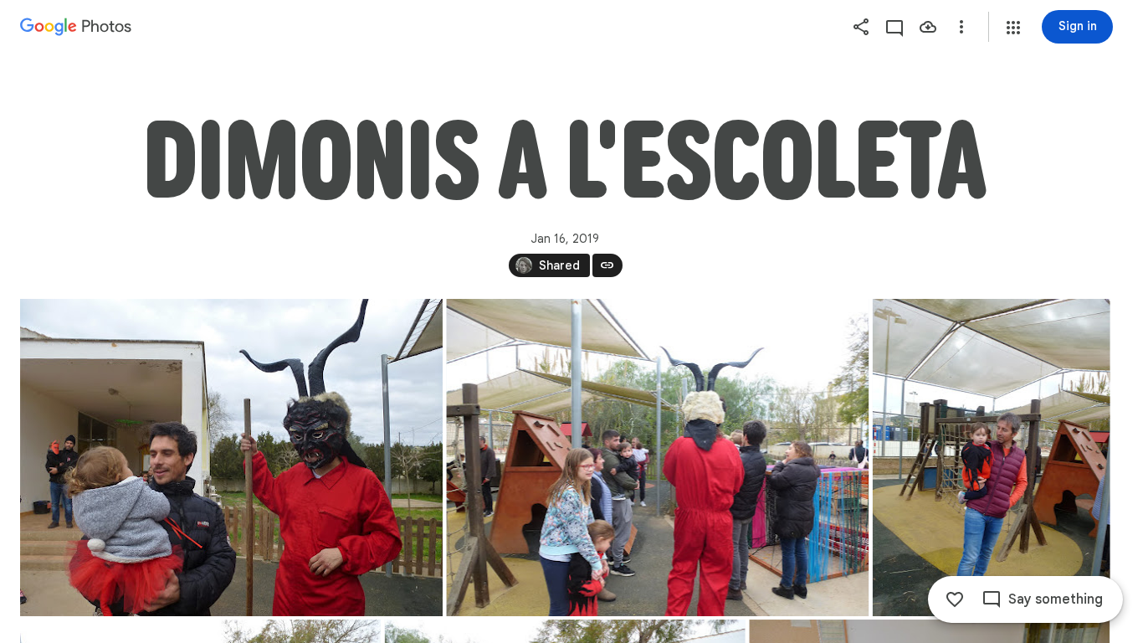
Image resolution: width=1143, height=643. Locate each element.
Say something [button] (1055, 599)
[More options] (961, 27)
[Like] (954, 599)
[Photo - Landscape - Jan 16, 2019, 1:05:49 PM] (657, 457)
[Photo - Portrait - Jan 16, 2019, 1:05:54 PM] (991, 457)
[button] (1013, 27)
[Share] (861, 27)
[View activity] (894, 27)
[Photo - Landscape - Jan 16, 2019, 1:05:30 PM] (231, 457)
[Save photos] (928, 27)
